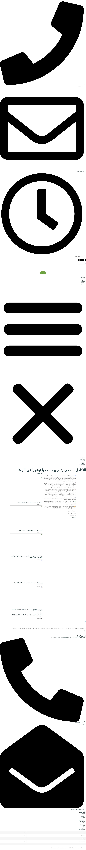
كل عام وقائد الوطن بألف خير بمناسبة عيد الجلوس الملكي (29, 502)
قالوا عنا (82, 281)
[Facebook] (84, 260)
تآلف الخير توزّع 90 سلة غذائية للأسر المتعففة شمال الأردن (29, 530)
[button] (43, 371)
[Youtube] (81, 260)
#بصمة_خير (74, 517)
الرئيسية (82, 276)
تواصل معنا (82, 284)
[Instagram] (78, 260)
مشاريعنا (82, 278)
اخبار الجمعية (81, 282)
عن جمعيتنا (82, 277)
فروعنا (82, 280)
